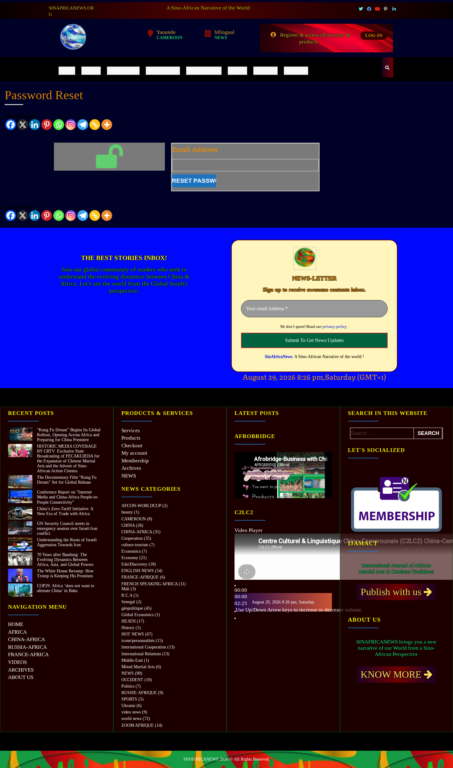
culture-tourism (134, 544)
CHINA (128, 525)
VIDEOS (237, 70)
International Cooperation (143, 647)
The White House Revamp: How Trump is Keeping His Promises (65, 573)
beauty (127, 512)
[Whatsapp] (58, 124)
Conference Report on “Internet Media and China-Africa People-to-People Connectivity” (68, 497)
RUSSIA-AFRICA (163, 70)
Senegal (128, 601)
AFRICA (91, 70)
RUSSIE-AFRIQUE (139, 692)
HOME (66, 70)
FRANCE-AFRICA (204, 70)
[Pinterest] (46, 124)
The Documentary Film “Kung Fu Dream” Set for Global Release (66, 480)
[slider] (299, 610)
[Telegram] (82, 124)
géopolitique (132, 608)
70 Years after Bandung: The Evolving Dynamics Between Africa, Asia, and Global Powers (65, 559)
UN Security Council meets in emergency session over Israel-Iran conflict (67, 528)
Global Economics (137, 614)
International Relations (141, 654)
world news (131, 718)
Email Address (195, 150)
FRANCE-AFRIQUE (140, 577)
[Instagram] (70, 124)
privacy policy (335, 326)
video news (131, 712)
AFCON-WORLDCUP (141, 505)
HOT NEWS (132, 634)
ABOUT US (296, 70)
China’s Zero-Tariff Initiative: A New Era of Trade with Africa (65, 511)
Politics (127, 686)
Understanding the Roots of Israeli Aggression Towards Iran (67, 542)
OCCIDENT (132, 679)
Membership (135, 461)
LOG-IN (373, 35)
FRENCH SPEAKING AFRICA (149, 584)
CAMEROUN (133, 519)
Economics (131, 551)
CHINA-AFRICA (123, 70)
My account (134, 453)
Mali (125, 589)
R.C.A (126, 595)
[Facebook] (10, 124)
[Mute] (235, 611)
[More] (106, 124)
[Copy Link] (94, 124)
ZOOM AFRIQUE (137, 725)
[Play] (235, 585)
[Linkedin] (34, 124)
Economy (129, 557)
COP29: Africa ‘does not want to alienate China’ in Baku (65, 588)
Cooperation (132, 538)
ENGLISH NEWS (137, 570)
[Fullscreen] (235, 618)
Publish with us (392, 591)
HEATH (128, 621)
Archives (131, 468)
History (127, 627)
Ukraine (128, 705)
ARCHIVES (265, 70)
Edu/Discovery (134, 564)
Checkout (131, 446)
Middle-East (132, 660)
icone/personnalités (137, 640)
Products (131, 438)
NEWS (128, 476)
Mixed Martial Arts (138, 666)
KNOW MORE (392, 674)
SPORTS (129, 699)
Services (130, 430)
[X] (22, 124)
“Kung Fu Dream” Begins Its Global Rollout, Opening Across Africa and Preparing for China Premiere (68, 435)
